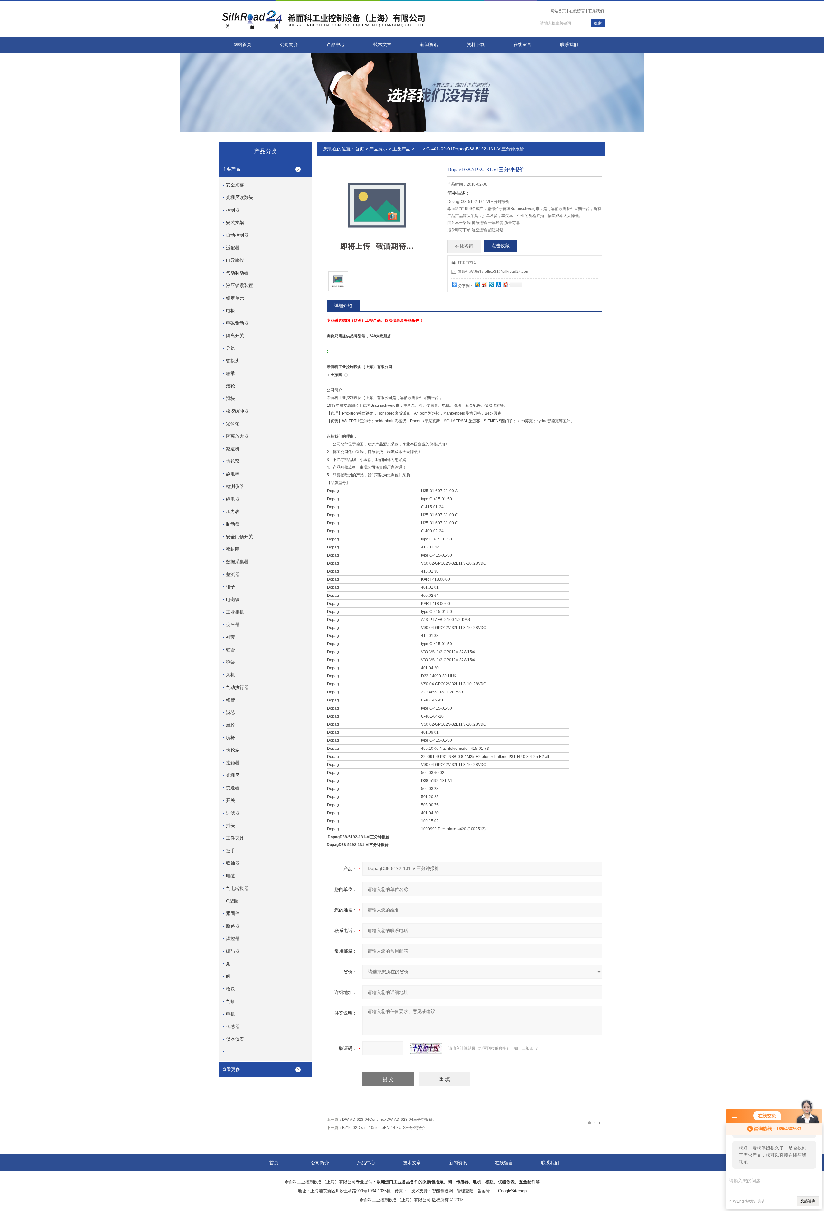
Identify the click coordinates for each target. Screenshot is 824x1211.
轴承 (230, 373)
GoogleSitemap (512, 1190)
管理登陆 (465, 1190)
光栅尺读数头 (239, 197)
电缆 (230, 875)
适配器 (232, 247)
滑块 (230, 398)
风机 (230, 674)
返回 (591, 1122)
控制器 (232, 210)
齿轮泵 (232, 461)
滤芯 (230, 712)
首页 (359, 148)
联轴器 (232, 863)
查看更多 (231, 1069)
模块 (230, 988)
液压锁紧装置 (239, 285)
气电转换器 (237, 888)
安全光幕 (235, 184)
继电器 (232, 498)
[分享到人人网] (498, 285)
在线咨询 (464, 246)
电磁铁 (232, 599)
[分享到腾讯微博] (491, 285)
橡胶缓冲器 (237, 411)
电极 (230, 310)
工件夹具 (235, 838)
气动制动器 (237, 272)
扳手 (230, 850)
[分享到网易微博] (505, 285)
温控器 (232, 938)
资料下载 (476, 44)
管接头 (232, 360)
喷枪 (230, 737)
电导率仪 (235, 260)
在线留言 (577, 11)
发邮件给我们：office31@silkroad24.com (493, 271)
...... (230, 1051)
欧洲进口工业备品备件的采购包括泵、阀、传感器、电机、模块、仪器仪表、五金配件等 (458, 1181)
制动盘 (232, 524)
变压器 (232, 624)
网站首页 (558, 11)
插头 (230, 825)
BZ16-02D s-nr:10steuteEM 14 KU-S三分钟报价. (384, 1127)
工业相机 (235, 612)
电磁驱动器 (237, 323)
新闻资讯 (429, 44)
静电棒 (232, 473)
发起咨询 (808, 1201)
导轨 (230, 348)
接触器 (232, 762)
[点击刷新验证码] (426, 1048)
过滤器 (232, 812)
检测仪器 (235, 486)
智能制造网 (442, 1190)
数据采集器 (237, 561)
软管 (230, 649)
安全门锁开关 (239, 536)
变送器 (232, 787)
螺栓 (230, 725)
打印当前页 (467, 262)
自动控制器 (237, 235)
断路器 (232, 926)
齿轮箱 (232, 750)
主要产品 (231, 169)
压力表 (232, 511)
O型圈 (232, 900)
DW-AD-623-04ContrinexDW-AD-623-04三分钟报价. (388, 1119)
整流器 (232, 574)
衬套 (230, 637)
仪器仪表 (235, 1039)
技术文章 (382, 44)
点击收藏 (501, 245)
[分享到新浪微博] (484, 285)
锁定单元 (235, 297)
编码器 (232, 951)
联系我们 (596, 11)
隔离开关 (235, 335)
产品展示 (378, 148)
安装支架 (235, 222)
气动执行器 (237, 687)
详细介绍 (343, 305)
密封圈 (232, 549)
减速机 (232, 448)
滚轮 (230, 385)
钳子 (230, 586)
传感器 (232, 1026)
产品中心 (336, 44)
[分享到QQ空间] (477, 285)
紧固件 (232, 913)
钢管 (230, 699)
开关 (230, 800)
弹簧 (230, 662)
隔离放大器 (237, 436)
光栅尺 (232, 775)
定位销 (232, 423)
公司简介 (289, 44)
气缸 (230, 1001)
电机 (230, 1013)
